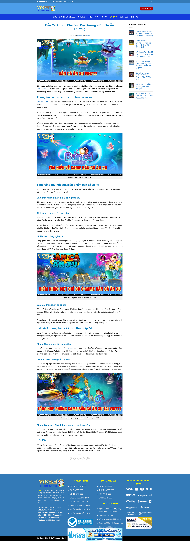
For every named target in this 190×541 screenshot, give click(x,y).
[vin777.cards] (46, 8)
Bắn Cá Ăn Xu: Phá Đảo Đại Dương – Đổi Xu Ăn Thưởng (144, 96)
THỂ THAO (93, 17)
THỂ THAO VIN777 (106, 490)
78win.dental (43, 520)
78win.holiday (58, 515)
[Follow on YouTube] (44, 1)
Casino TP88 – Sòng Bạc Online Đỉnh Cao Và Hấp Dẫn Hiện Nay (144, 34)
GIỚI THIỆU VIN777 (67, 17)
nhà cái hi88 (43, 515)
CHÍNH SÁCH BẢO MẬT (79, 502)
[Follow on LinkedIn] (42, 1)
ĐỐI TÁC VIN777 (76, 490)
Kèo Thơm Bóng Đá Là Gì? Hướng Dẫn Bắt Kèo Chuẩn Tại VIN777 (144, 65)
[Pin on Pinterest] (83, 458)
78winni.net (42, 517)
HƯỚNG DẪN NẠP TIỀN (80, 509)
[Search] (152, 1)
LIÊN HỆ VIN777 (76, 494)
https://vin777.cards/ (113, 519)
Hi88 (60, 512)
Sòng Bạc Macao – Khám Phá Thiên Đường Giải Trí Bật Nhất (143, 76)
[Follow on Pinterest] (40, 1)
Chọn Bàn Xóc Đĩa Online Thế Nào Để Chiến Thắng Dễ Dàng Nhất (143, 44)
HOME (54, 17)
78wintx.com (54, 520)
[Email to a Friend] (79, 458)
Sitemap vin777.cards (107, 527)
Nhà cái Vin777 (43, 89)
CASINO (81, 17)
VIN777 (41, 490)
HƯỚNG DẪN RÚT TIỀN (80, 513)
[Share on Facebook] (72, 458)
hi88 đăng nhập (51, 512)
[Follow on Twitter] (37, 1)
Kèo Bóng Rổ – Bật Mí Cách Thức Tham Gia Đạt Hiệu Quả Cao (144, 54)
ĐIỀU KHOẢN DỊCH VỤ (79, 498)
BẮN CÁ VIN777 (105, 498)
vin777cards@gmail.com (113, 523)
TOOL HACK (124, 17)
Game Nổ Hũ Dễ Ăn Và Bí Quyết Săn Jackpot (143, 87)
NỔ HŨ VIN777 (105, 494)
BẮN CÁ (113, 17)
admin (88, 35)
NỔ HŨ (104, 17)
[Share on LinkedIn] (88, 458)
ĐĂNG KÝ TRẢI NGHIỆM (80, 506)
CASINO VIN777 (105, 486)
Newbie (71, 348)
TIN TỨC (134, 17)
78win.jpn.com (53, 517)
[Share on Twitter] (76, 458)
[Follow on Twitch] (48, 1)
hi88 (50, 515)
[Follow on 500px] (46, 1)
